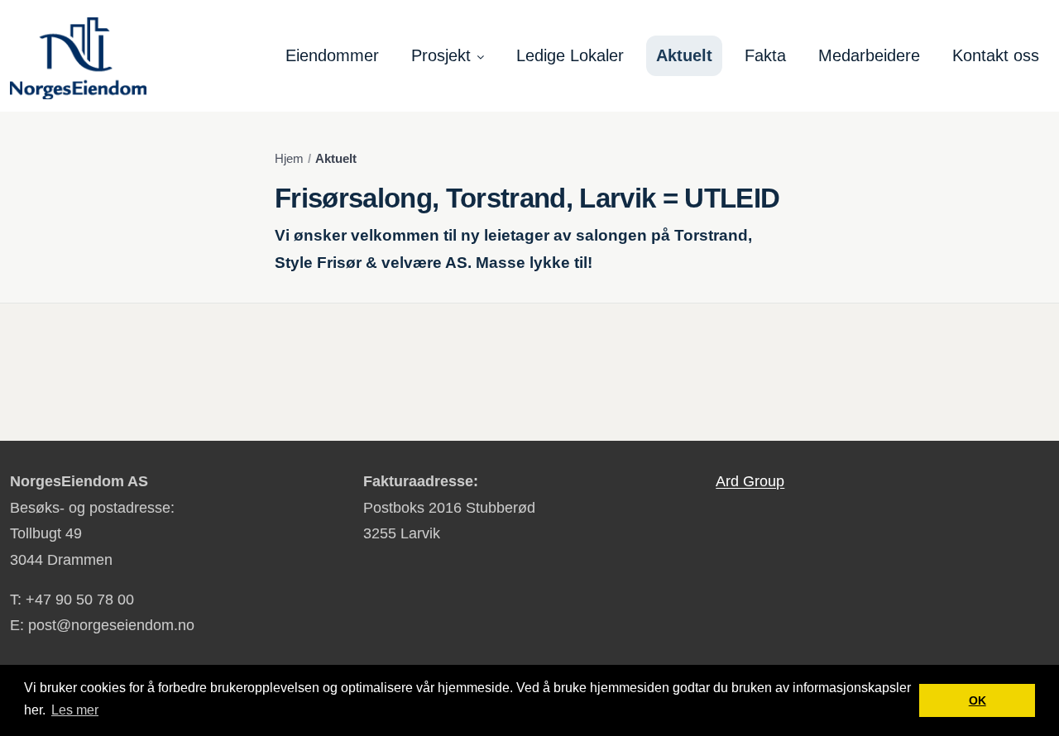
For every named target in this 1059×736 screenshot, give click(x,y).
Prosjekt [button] (441, 55)
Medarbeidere (869, 55)
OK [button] (977, 700)
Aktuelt (684, 55)
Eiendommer (332, 55)
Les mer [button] (74, 710)
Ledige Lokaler (570, 55)
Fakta (765, 55)
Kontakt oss (995, 55)
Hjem (289, 158)
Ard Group (750, 481)
